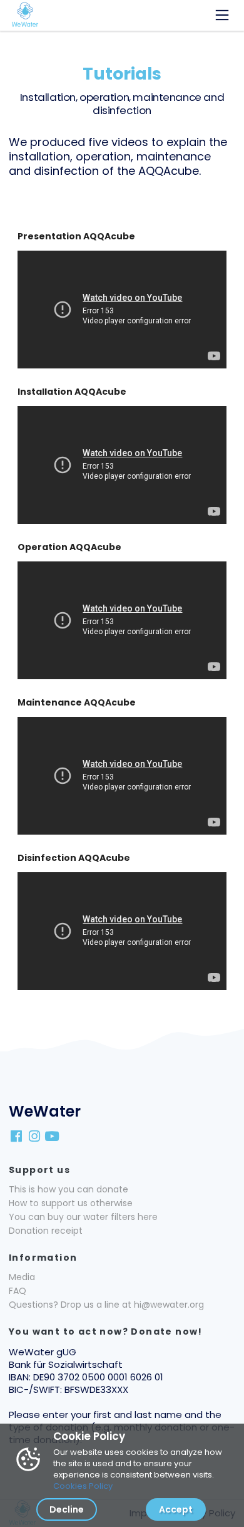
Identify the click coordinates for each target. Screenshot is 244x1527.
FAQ (17, 1291)
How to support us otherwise (71, 1203)
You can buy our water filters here (83, 1217)
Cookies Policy (83, 1486)
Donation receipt (46, 1230)
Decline (66, 1509)
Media (22, 1277)
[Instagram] (35, 1136)
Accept (176, 1509)
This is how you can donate (68, 1189)
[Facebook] (17, 1136)
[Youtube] (53, 1136)
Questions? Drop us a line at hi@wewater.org (106, 1304)
